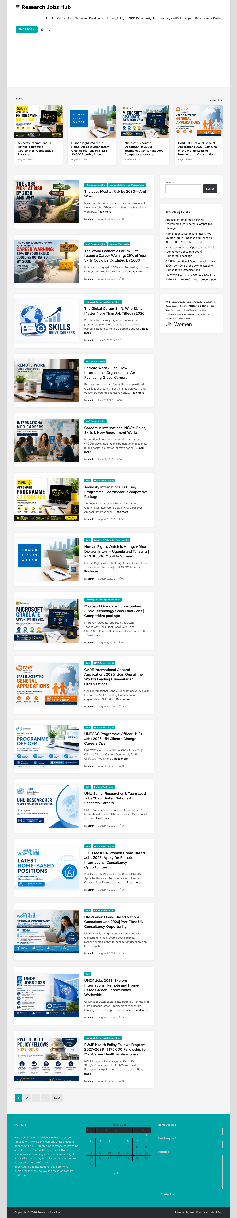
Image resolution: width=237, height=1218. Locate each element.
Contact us (168, 1194)
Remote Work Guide (208, 18)
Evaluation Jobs (210, 302)
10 (45, 1098)
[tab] (18, 98)
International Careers (174, 314)
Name (167, 1124)
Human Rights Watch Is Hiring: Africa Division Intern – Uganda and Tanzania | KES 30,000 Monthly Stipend (116, 551)
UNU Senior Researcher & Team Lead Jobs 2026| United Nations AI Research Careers (115, 798)
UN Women (178, 324)
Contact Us (64, 18)
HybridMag (215, 1212)
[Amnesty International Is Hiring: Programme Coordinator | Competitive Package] (38, 121)
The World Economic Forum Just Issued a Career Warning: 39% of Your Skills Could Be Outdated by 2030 (115, 256)
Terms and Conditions (89, 18)
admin (91, 219)
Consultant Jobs (178, 302)
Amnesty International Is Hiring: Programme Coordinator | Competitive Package (116, 492)
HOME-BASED (208, 306)
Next (57, 1098)
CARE (167, 302)
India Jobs (201, 310)
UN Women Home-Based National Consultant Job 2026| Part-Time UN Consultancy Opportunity (113, 922)
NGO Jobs (204, 314)
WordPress (196, 1212)
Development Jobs (194, 302)
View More (216, 100)
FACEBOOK (27, 29)
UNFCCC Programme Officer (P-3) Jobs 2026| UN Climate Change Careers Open (113, 738)
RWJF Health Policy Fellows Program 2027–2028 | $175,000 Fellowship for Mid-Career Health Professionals (115, 1049)
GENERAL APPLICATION (190, 306)
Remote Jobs (170, 318)
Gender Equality (172, 306)
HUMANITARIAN (189, 310)
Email (167, 1138)
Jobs (88, 480)
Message (163, 1151)
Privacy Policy (116, 18)
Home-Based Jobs (172, 310)
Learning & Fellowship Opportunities (126, 185)
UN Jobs (195, 318)
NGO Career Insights (142, 18)
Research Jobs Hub (46, 7)
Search (169, 182)
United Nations (184, 318)
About (49, 18)
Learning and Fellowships (175, 18)
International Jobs (191, 314)
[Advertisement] (118, 62)
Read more (104, 211)
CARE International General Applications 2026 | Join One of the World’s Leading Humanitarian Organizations (190, 265)
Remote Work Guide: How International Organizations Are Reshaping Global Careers (110, 373)
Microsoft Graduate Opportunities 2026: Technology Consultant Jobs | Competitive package (114, 611)
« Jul (117, 1173)
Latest (18, 98)
